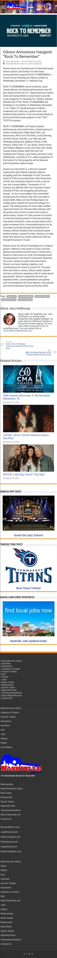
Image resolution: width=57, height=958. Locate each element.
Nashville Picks (9, 690)
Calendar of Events (11, 669)
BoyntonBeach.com (10, 827)
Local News (6, 747)
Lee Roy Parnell (42, 296)
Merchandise (7, 784)
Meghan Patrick (9, 300)
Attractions (7, 666)
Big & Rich (12, 296)
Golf (4, 674)
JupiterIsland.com (9, 832)
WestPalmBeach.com (11, 851)
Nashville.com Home (12, 661)
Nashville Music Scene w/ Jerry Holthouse (24, 64)
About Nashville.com (12, 695)
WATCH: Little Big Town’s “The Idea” (24, 474)
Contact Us (7, 698)
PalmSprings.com (9, 841)
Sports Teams (8, 687)
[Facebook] (27, 954)
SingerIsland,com (9, 846)
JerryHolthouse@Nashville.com (17, 330)
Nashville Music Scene (12, 788)
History (5, 677)
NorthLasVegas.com (10, 837)
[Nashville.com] (28, 6)
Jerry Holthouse (12, 61)
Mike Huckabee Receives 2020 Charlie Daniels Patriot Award (38, 352)
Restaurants (7, 685)
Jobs (4, 679)
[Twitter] (29, 954)
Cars (3, 874)
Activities (6, 663)
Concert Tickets (9, 671)
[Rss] (25, 954)
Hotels (4, 743)
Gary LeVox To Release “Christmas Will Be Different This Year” (19, 345)
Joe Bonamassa (26, 296)
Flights (4, 870)
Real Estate (6, 793)
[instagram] (32, 954)
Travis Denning (25, 300)
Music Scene (8, 682)
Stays (3, 866)
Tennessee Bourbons (12, 692)
